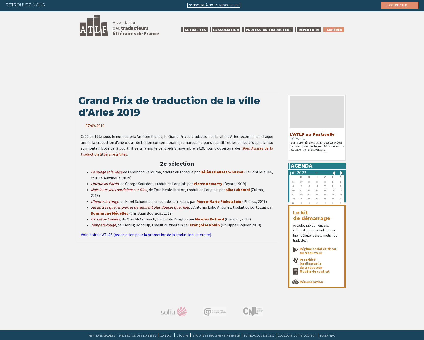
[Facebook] (53, 4)
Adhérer (334, 29)
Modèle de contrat (315, 271)
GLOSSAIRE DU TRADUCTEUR (297, 335)
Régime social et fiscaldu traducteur (318, 251)
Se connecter (396, 5)
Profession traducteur (269, 29)
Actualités (195, 29)
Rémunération (311, 282)
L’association (226, 29)
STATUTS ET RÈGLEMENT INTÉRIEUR (216, 335)
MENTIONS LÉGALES (102, 335)
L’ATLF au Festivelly (312, 134)
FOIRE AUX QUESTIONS (259, 335)
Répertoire (309, 29)
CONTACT (166, 335)
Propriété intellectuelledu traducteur (311, 263)
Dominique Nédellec (109, 213)
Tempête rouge (103, 224)
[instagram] (81, 4)
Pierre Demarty (208, 183)
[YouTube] (91, 4)
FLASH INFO (327, 335)
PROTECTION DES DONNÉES (137, 335)
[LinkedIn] (72, 4)
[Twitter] (62, 4)
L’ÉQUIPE (182, 335)
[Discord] (100, 4)
